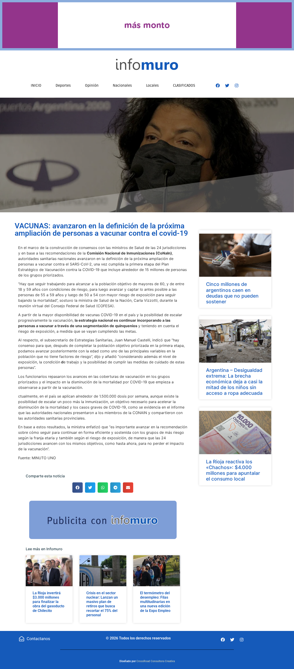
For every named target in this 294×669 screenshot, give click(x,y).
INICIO (36, 85)
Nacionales (122, 85)
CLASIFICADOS (184, 85)
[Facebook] (218, 85)
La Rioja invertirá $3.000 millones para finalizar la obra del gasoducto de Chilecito (48, 602)
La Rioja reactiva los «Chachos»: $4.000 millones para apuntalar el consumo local (233, 470)
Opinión (92, 85)
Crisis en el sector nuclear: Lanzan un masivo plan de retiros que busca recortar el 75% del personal (102, 604)
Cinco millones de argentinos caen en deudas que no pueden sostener (232, 292)
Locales (152, 85)
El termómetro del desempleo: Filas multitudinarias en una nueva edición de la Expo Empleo (155, 602)
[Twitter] (227, 85)
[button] (77, 487)
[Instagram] (236, 85)
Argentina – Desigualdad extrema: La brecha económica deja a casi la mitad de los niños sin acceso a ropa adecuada (234, 381)
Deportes (63, 85)
